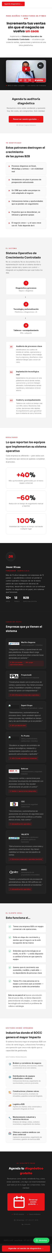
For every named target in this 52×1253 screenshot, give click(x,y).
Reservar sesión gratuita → (26, 119)
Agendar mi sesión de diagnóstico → (26, 1248)
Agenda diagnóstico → (13, 4)
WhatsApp (43, 1240)
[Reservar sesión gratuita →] (26, 1208)
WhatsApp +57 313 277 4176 (27, 1220)
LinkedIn (27, 1224)
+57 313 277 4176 (29, 1240)
